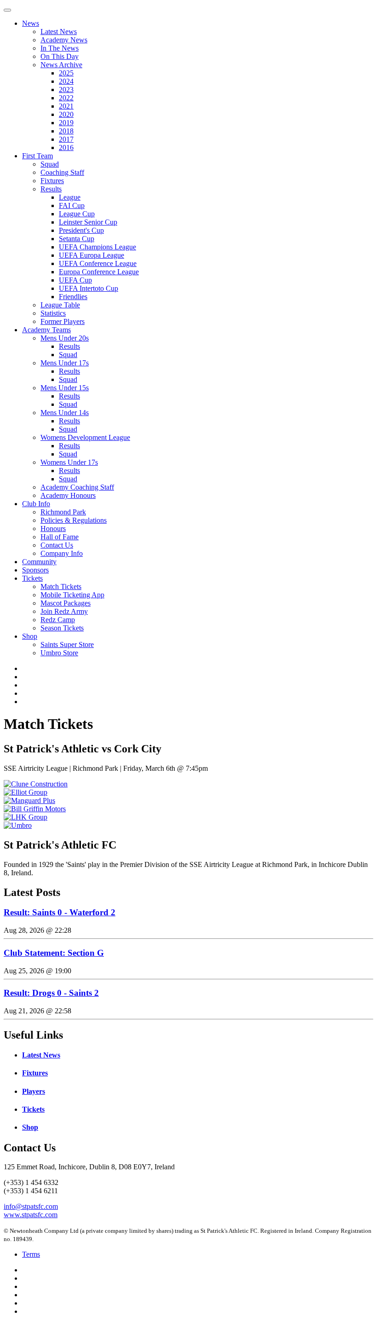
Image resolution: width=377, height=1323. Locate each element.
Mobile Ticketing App (72, 595)
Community (39, 562)
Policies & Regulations (73, 520)
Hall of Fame (59, 537)
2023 (66, 89)
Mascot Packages (65, 603)
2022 (66, 98)
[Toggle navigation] (7, 10)
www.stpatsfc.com (30, 1215)
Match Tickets (60, 586)
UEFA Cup (75, 280)
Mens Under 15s (64, 388)
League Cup (77, 214)
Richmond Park (63, 512)
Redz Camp (57, 620)
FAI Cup (72, 205)
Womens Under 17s (69, 462)
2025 (66, 73)
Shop (29, 636)
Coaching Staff (62, 172)
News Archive (61, 65)
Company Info (61, 553)
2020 (66, 114)
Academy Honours (68, 495)
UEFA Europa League (91, 255)
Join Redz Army (64, 611)
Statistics (53, 313)
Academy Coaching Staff (77, 487)
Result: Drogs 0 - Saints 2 (51, 993)
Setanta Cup (76, 239)
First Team (37, 156)
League (69, 197)
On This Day (59, 56)
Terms (31, 1254)
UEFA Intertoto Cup (88, 288)
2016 (66, 147)
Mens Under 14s (64, 412)
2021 (66, 106)
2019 (66, 123)
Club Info (36, 504)
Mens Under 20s (64, 338)
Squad (49, 164)
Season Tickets (62, 628)
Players (33, 1091)
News (30, 23)
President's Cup (81, 230)
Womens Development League (85, 437)
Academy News (63, 40)
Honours (53, 528)
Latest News (58, 31)
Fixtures (52, 181)
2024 (66, 81)
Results (51, 189)
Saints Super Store (67, 644)
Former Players (62, 321)
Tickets (32, 578)
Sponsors (35, 570)
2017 (66, 139)
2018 (66, 131)
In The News (59, 48)
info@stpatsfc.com (31, 1206)
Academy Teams (46, 330)
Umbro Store (59, 653)
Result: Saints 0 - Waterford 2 (59, 912)
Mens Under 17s (64, 363)
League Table (60, 305)
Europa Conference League (99, 272)
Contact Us (56, 545)
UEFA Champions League (97, 247)
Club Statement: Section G (54, 953)
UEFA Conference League (98, 263)
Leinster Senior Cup (88, 222)
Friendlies (73, 296)
